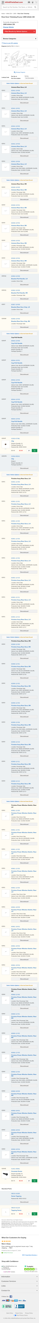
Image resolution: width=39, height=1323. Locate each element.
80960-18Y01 (15, 1110)
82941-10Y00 (15, 90)
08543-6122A (15, 1208)
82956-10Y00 (15, 318)
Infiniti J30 (9, 13)
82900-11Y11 (15, 761)
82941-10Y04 (15, 161)
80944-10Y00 (15, 341)
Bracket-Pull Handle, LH (19, 278)
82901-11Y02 (15, 521)
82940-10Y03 (15, 240)
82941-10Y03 (15, 144)
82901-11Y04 (15, 558)
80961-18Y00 (15, 907)
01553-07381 (15, 438)
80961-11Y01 (15, 830)
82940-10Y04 (15, 258)
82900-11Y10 (15, 742)
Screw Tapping (16, 1196)
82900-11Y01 (15, 664)
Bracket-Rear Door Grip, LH (20, 307)
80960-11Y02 (15, 1033)
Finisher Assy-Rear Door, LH (20, 484)
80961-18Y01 (15, 926)
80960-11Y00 (15, 994)
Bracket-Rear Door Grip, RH (20, 321)
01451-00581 (15, 1169)
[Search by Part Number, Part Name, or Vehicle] (35, 7)
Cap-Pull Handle (16, 343)
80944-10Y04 (15, 419)
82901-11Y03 (15, 538)
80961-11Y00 (15, 810)
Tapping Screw (16, 1210)
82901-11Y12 (15, 617)
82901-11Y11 (15, 597)
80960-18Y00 (15, 1091)
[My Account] (32, 2)
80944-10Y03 (15, 399)
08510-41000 (15, 1193)
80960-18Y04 (15, 1149)
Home (3, 13)
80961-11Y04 (15, 888)
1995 (14, 13)
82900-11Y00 (15, 644)
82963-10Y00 (15, 276)
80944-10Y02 (15, 380)
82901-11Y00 (15, 482)
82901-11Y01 (15, 501)
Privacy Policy (29, 1313)
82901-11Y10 (15, 577)
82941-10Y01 (15, 108)
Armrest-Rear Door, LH (18, 93)
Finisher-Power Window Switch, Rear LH (23, 813)
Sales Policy (9, 1313)
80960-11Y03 (15, 1052)
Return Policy (19, 1313)
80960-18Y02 (15, 1130)
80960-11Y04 (15, 1072)
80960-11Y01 (15, 1014)
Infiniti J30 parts (6, 1223)
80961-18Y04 (15, 965)
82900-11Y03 (15, 703)
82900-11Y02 (15, 683)
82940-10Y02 (15, 223)
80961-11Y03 (15, 868)
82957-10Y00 (15, 304)
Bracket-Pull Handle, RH (19, 293)
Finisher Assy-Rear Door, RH (21, 647)
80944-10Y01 (15, 360)
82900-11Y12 (15, 781)
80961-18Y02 (15, 946)
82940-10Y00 (15, 187)
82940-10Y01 (15, 205)
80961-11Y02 (15, 849)
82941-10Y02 (15, 126)
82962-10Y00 (15, 290)
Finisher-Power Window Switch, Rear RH (23, 997)
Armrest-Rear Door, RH (19, 190)
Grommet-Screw (16, 1171)
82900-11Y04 (15, 722)
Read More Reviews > (31, 1255)
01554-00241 (15, 456)
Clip (12, 441)
